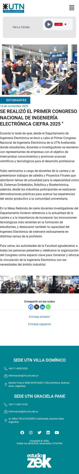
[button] (71, 8)
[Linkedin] (42, 306)
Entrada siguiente (39, 324)
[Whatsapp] (48, 306)
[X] (36, 306)
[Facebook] (30, 306)
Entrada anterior (39, 316)
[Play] (49, 24)
